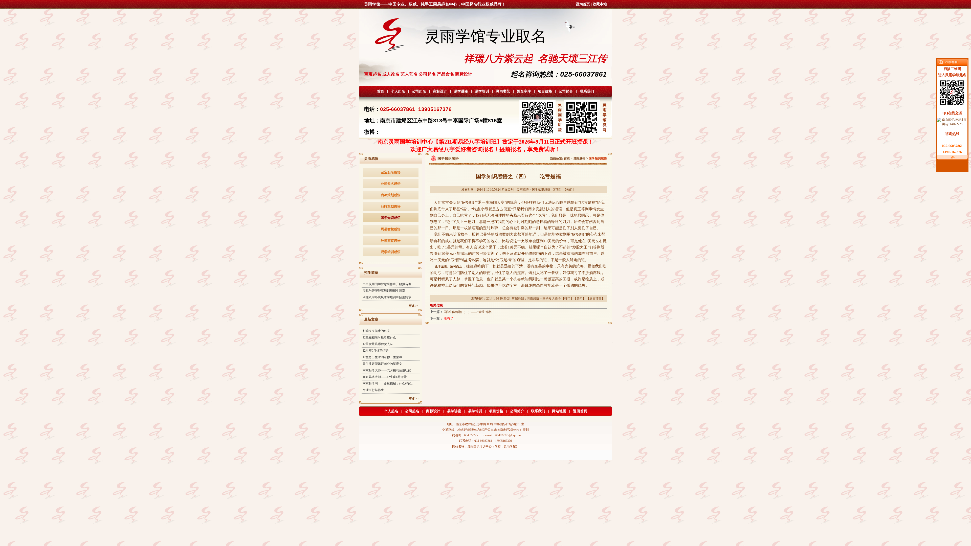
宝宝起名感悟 (391, 172)
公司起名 (419, 91)
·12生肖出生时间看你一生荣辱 (382, 357)
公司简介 (566, 91)
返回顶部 (595, 298)
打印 (557, 189)
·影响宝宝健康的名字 (376, 331)
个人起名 (398, 91)
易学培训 (482, 91)
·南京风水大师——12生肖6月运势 (384, 377)
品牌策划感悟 (391, 206)
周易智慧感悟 (391, 229)
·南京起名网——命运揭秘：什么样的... (387, 383)
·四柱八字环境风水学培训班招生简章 (386, 297)
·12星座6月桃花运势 (375, 350)
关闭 (569, 189)
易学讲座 (461, 91)
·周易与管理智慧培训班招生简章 (383, 290)
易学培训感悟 (391, 252)
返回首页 (580, 411)
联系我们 (587, 91)
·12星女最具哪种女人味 (377, 344)
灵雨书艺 (503, 91)
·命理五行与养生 (373, 390)
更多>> (413, 306)
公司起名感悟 (391, 184)
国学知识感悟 (391, 218)
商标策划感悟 (391, 195)
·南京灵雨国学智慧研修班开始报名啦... (387, 284)
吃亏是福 (468, 202)
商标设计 (440, 91)
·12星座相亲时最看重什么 (379, 337)
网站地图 (559, 411)
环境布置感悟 (391, 240)
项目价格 (545, 91)
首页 (380, 91)
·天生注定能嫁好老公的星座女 (382, 364)
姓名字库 (524, 91)
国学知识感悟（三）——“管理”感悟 (468, 312)
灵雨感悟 (579, 158)
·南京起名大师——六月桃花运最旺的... (387, 370)
